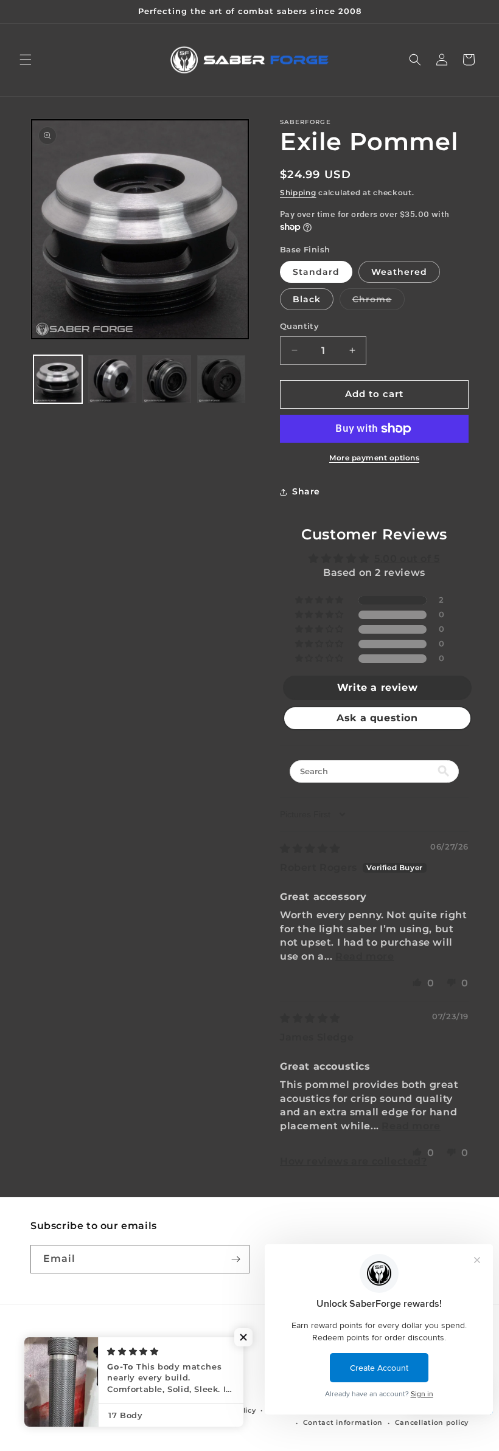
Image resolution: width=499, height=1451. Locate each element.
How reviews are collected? (353, 1161)
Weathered (399, 271)
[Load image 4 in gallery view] (166, 379)
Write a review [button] (377, 687)
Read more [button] (364, 956)
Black (307, 299)
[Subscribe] (235, 1259)
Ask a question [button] (377, 718)
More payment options (374, 457)
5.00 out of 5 (407, 558)
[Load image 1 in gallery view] (57, 379)
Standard (316, 271)
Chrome (378, 301)
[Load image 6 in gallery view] (221, 379)
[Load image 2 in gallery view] (112, 379)
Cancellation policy (432, 1422)
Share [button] (306, 491)
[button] (25, 59)
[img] (310, 848)
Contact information (343, 1422)
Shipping (298, 192)
